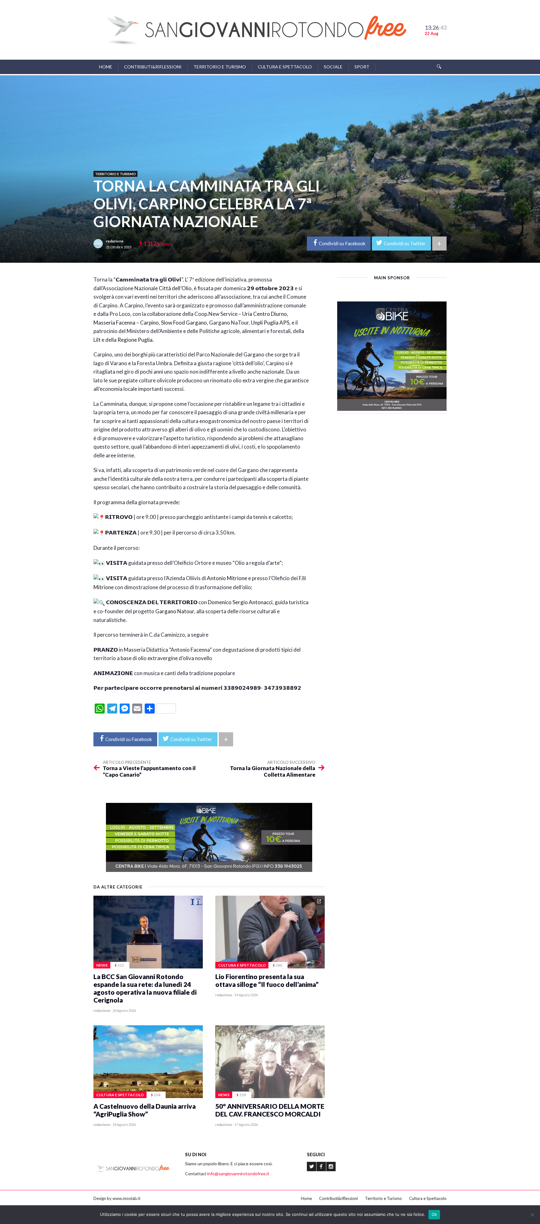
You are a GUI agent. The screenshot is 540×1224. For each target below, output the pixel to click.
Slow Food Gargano (184, 322)
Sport (361, 66)
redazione (114, 241)
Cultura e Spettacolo (285, 66)
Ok (434, 1214)
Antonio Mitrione (227, 578)
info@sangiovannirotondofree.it (238, 1173)
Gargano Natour (174, 611)
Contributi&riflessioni (153, 66)
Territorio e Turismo (219, 66)
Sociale (333, 66)
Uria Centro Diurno (264, 314)
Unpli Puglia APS (270, 322)
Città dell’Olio (175, 288)
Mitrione (103, 587)
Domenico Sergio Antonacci (240, 602)
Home (105, 66)
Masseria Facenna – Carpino (126, 322)
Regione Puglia (135, 339)
